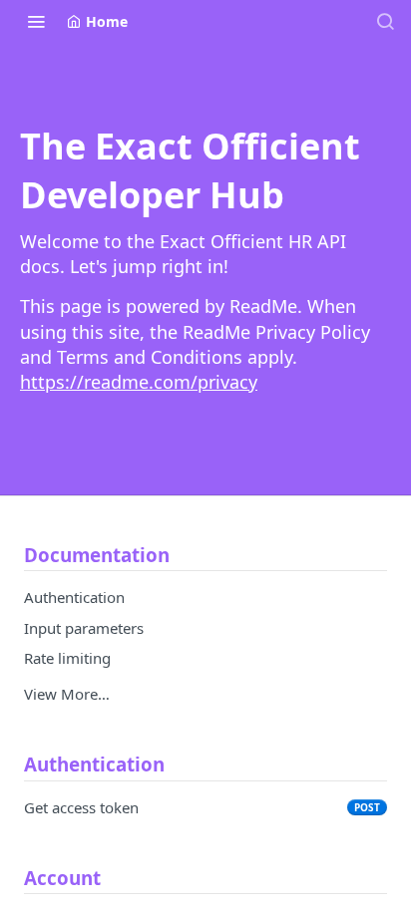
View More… (67, 694)
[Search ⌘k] (385, 21)
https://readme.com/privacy (138, 382)
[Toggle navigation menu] (36, 21)
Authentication (74, 597)
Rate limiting (67, 658)
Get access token (81, 807)
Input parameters (84, 628)
